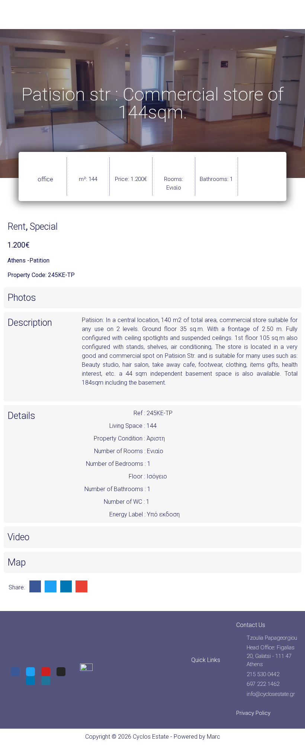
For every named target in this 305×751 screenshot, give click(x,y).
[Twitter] (30, 671)
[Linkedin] (30, 680)
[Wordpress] (45, 680)
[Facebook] (15, 671)
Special (44, 226)
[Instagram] (61, 671)
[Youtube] (45, 671)
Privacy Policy (253, 713)
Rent (16, 226)
